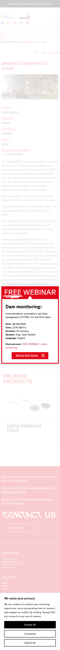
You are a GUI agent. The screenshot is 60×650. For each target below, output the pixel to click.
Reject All (30, 642)
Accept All (30, 624)
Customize (30, 633)
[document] (30, 325)
